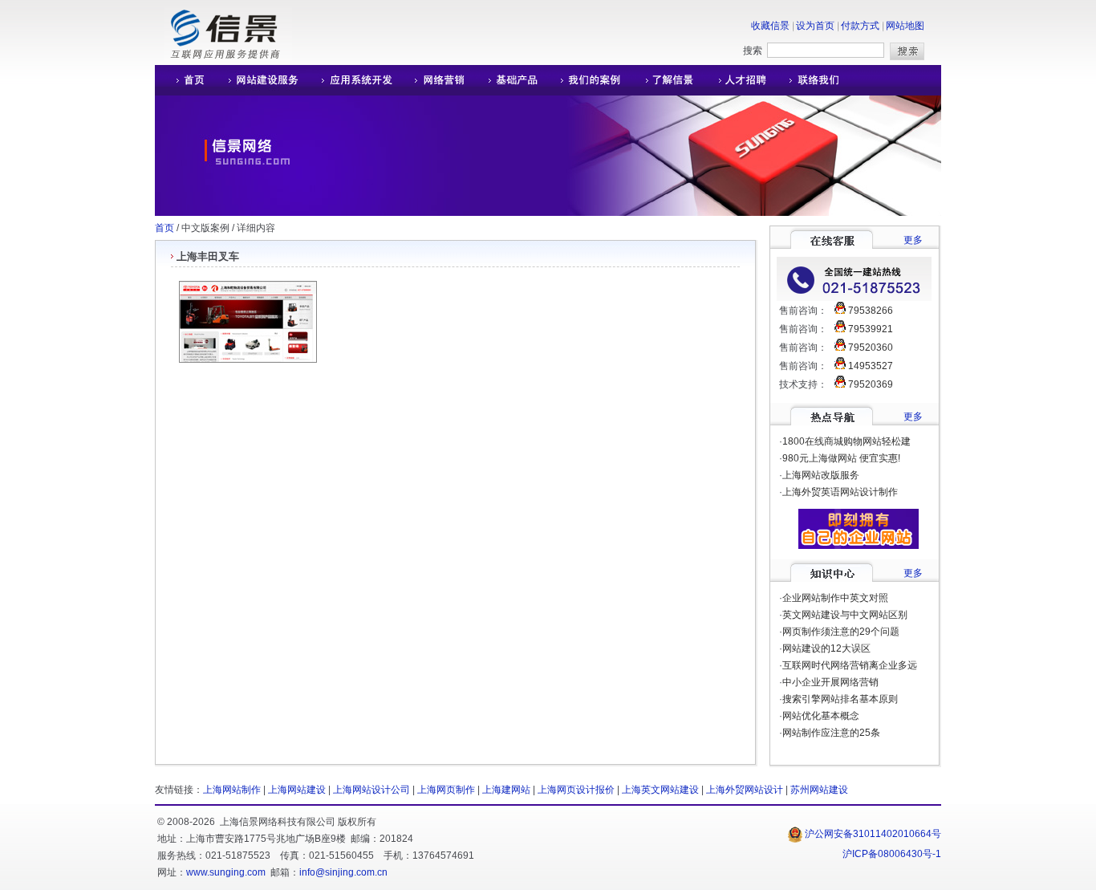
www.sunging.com (226, 872)
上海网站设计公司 (371, 789)
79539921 (870, 329)
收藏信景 (770, 25)
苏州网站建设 (819, 789)
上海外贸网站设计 (744, 789)
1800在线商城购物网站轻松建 (846, 441)
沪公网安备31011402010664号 (871, 833)
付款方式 (860, 25)
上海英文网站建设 (660, 789)
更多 (913, 240)
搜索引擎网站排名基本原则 (840, 699)
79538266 (870, 310)
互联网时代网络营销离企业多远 (849, 665)
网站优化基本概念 (820, 715)
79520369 (870, 384)
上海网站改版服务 (820, 475)
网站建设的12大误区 (826, 648)
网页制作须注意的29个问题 (840, 631)
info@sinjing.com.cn (343, 872)
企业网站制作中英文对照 (835, 597)
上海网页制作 (446, 789)
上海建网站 (506, 789)
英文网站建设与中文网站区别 (844, 614)
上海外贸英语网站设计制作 (840, 492)
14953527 (870, 366)
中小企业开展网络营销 (830, 682)
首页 (164, 228)
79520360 (870, 347)
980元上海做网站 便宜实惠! (841, 458)
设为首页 (815, 25)
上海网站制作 (232, 789)
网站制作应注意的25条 (831, 732)
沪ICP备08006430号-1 (891, 854)
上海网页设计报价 (576, 789)
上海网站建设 (297, 789)
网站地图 (905, 25)
